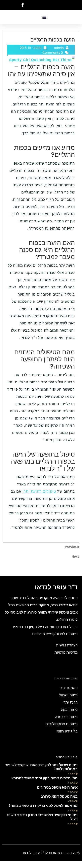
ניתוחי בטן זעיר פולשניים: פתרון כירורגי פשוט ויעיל (42, 817)
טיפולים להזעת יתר (40, 491)
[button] (44, 17)
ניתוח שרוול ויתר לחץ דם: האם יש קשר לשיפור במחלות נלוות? (41, 767)
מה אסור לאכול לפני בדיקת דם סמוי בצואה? (43, 805)
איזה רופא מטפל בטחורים (57, 787)
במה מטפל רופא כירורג (59, 796)
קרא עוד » (73, 773)
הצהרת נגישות (67, 645)
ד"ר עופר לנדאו (56, 587)
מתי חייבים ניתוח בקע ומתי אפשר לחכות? (45, 778)
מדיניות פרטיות (66, 652)
